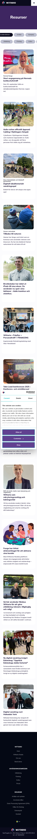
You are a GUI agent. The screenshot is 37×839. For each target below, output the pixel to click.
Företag (18, 776)
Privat (18, 783)
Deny (18, 445)
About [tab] (30, 398)
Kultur (18, 780)
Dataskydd (18, 810)
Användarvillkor (18, 800)
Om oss (18, 758)
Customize (17, 438)
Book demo (18, 762)
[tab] (19, 35)
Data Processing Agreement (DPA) (18, 803)
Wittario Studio (18, 755)
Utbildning (18, 773)
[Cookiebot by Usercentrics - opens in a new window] (26, 392)
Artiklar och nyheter (18, 796)
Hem (18, 751)
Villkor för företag (18, 807)
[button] (34, 3)
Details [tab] (18, 398)
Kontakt (18, 814)
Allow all (19, 432)
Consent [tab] (7, 398)
